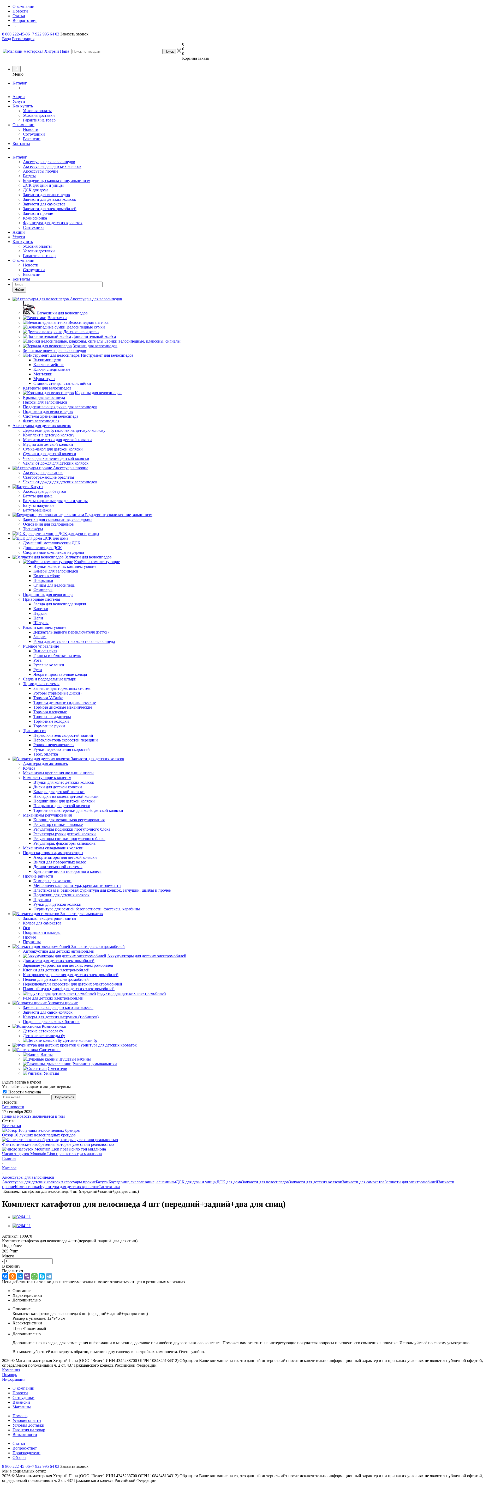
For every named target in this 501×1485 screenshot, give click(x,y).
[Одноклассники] (12, 1276)
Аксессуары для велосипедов (49, 162)
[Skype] (42, 1276)
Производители (26, 1453)
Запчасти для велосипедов (46, 194)
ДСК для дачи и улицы (43, 185)
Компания (11, 1370)
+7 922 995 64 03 (44, 34)
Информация (13, 1379)
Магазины (22, 1407)
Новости (30, 129)
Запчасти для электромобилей (49, 208)
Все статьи (11, 1125)
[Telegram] (49, 1276)
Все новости (13, 1107)
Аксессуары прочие (40, 171)
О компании (23, 125)
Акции (19, 96)
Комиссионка (35, 218)
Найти (19, 290)
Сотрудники (34, 134)
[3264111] (22, 1217)
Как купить (23, 106)
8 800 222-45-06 (16, 34)
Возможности (25, 1434)
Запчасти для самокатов (44, 204)
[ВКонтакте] (5, 1276)
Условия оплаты (37, 110)
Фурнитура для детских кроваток (52, 223)
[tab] (250, 1245)
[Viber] (27, 1276)
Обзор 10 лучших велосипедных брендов (39, 1135)
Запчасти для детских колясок (49, 199)
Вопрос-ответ (25, 1448)
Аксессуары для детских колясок (52, 166)
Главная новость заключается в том (33, 1116)
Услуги (19, 101)
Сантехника (33, 227)
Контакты (21, 143)
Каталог (20, 83)
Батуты (29, 176)
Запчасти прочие (38, 213)
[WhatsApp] (34, 1276)
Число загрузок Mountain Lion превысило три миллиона (52, 1154)
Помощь (9, 1374)
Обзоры (19, 1457)
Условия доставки (39, 115)
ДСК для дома (35, 190)
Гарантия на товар (39, 120)
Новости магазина (24, 1092)
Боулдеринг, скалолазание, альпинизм (56, 180)
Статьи (19, 1443)
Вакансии (31, 139)
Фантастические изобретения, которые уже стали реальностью (58, 1144)
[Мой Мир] (20, 1276)
